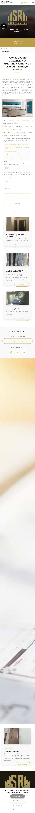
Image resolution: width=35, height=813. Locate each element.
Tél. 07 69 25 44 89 (17, 41)
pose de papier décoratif (15, 309)
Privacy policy (18, 809)
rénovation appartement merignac (15, 235)
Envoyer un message (17, 341)
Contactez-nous (17, 43)
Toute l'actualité (23, 764)
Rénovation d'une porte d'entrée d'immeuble (14, 271)
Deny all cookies (18, 801)
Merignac (7, 168)
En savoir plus (21, 246)
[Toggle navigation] (33, 2)
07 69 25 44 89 (19, 336)
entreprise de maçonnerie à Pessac (18, 78)
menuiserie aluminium (12, 751)
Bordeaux (7, 167)
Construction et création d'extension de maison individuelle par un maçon (15, 150)
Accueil (3, 48)
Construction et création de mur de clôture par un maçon (17, 158)
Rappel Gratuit (25, 2)
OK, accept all (18, 796)
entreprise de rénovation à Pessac (16, 134)
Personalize (18, 806)
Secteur (8, 48)
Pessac (12, 48)
